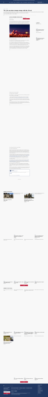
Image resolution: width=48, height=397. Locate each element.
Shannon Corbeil (15, 379)
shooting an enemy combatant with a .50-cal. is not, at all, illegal (21, 97)
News (9, 2)
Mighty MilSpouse (30, 2)
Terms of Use (4, 394)
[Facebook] (11, 173)
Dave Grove (5, 283)
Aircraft (4, 331)
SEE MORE (24, 285)
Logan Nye (13, 170)
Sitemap (12, 389)
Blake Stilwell (26, 283)
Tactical (15, 2)
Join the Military (25, 2)
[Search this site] (43, 2)
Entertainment (18, 2)
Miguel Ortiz (37, 40)
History (12, 2)
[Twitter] (10, 173)
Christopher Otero (26, 334)
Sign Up (7, 393)
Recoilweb (36, 283)
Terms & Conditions (19, 389)
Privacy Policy (18, 0)
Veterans (21, 2)
